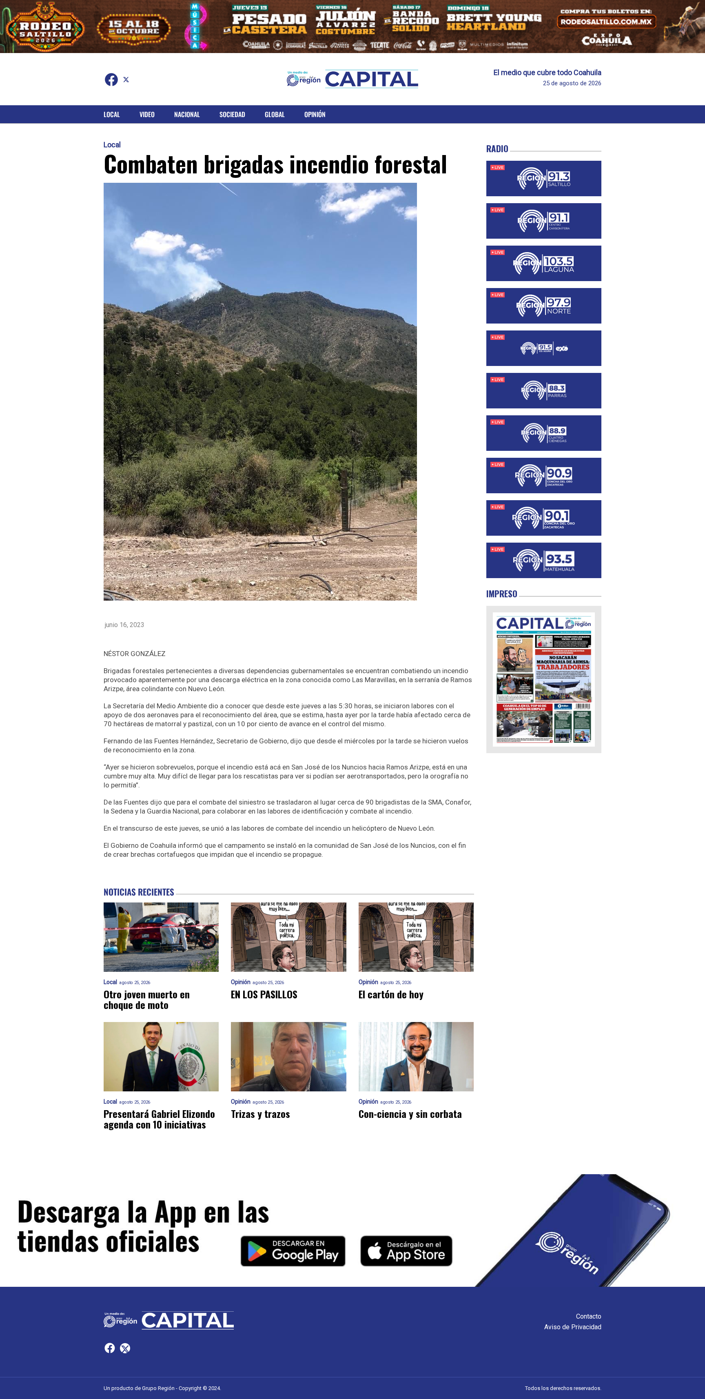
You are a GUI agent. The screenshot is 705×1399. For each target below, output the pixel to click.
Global (275, 114)
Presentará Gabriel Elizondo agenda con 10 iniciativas (159, 1118)
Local (112, 114)
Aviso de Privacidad (572, 1327)
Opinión (315, 114)
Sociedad (232, 114)
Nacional (187, 114)
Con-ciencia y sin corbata (410, 1113)
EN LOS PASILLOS (264, 994)
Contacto (588, 1316)
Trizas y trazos (260, 1113)
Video (147, 114)
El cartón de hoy (391, 994)
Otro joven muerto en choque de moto (147, 999)
